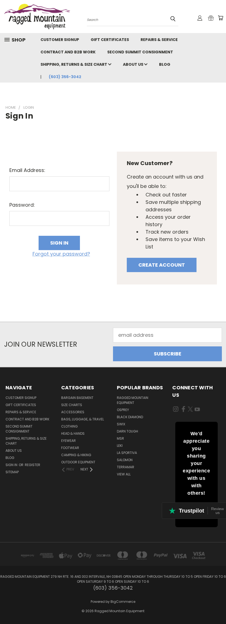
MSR (120, 438)
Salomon (125, 460)
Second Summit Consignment (140, 52)
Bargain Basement (77, 397)
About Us (133, 64)
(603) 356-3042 (65, 77)
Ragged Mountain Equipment (132, 400)
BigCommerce (123, 601)
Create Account (161, 264)
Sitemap (12, 472)
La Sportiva (127, 452)
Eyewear (68, 440)
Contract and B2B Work (68, 52)
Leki (120, 445)
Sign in (12, 464)
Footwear (70, 447)
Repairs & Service (159, 39)
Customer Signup (60, 39)
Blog (164, 64)
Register (32, 464)
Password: (22, 204)
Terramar (125, 467)
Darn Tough (127, 431)
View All (124, 474)
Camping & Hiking (76, 455)
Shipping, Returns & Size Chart (74, 64)
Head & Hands (73, 433)
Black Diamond (130, 417)
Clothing (69, 426)
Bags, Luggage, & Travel (82, 419)
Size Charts (71, 405)
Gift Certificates (110, 39)
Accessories (72, 412)
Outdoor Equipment (78, 462)
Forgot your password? (61, 253)
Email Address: (27, 170)
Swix (121, 424)
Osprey (123, 409)
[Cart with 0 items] (220, 18)
